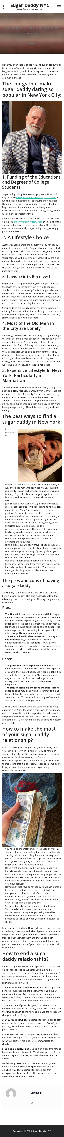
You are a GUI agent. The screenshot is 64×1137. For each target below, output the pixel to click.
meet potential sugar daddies (29, 554)
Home (32, 43)
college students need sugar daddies (36, 197)
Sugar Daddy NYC (30, 6)
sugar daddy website (22, 503)
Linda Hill (38, 1093)
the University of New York (28, 221)
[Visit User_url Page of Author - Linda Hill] (32, 1104)
